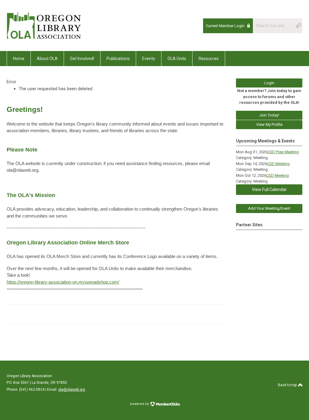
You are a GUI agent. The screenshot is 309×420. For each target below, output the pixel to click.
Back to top (288, 385)
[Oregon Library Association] (44, 37)
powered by (140, 404)
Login (269, 83)
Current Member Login (225, 26)
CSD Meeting (278, 163)
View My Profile (269, 124)
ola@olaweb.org (71, 389)
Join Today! (269, 115)
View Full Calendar (269, 189)
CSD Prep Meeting (283, 152)
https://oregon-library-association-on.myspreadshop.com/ (63, 282)
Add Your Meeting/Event (269, 208)
